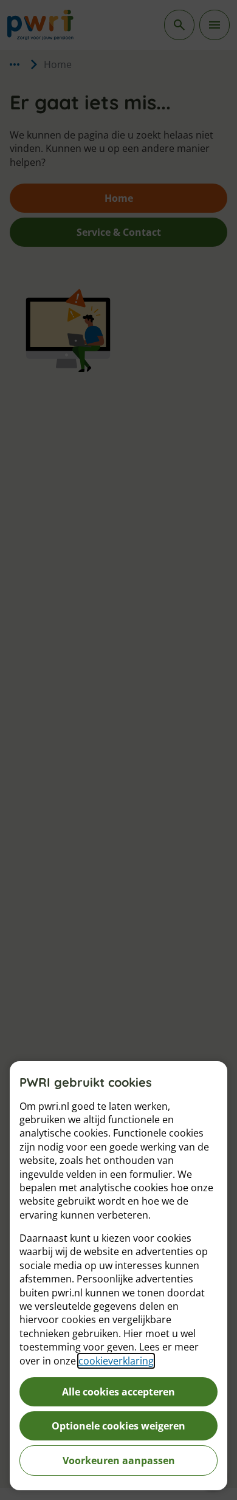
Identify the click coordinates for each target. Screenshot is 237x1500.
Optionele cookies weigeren (118, 1426)
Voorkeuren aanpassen (119, 1460)
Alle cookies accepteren (118, 1392)
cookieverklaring (116, 1361)
